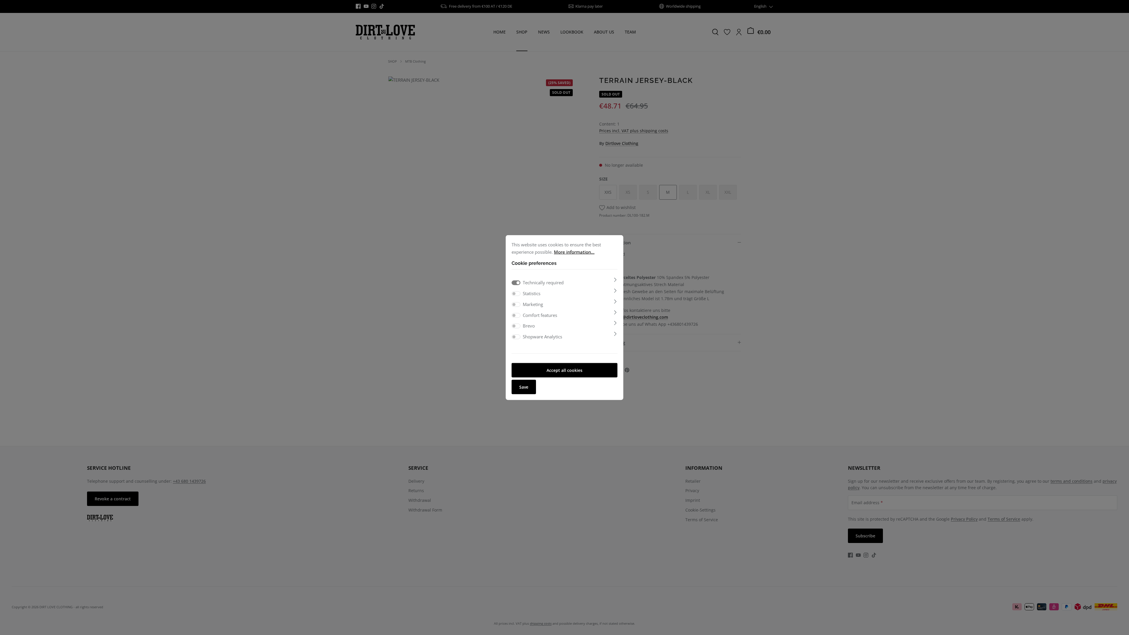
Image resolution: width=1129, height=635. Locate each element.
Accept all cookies (564, 370)
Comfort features (540, 315)
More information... (574, 252)
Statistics (531, 293)
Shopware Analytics (542, 337)
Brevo (529, 326)
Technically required (543, 282)
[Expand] (615, 280)
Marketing (533, 304)
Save (523, 387)
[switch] (516, 293)
